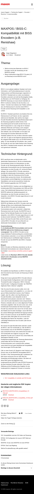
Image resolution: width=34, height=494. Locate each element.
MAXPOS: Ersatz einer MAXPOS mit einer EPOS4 (15, 442)
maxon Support (5, 12)
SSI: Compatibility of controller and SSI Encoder (18, 378)
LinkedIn (7, 406)
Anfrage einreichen (17, 418)
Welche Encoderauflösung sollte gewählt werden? (14, 448)
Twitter (5, 406)
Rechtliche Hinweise (17, 483)
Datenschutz (5, 483)
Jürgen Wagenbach (11, 53)
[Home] (5, 4)
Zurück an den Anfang (7, 423)
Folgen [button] (4, 48)
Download (11, 395)
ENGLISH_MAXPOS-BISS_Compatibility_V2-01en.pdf (18, 398)
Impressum (4, 485)
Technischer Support (16, 12)
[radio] (19, 413)
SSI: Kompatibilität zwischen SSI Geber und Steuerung (16, 435)
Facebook (2, 406)
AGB (26, 483)
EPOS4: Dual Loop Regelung (9, 445)
